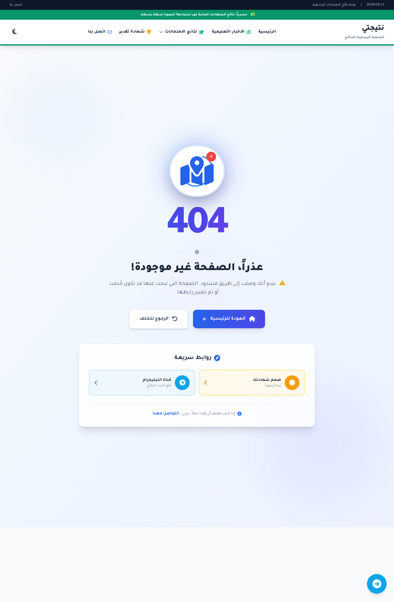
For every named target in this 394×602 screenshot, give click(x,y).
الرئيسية (267, 32)
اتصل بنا (16, 5)
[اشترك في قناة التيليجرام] (377, 584)
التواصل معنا (166, 414)
